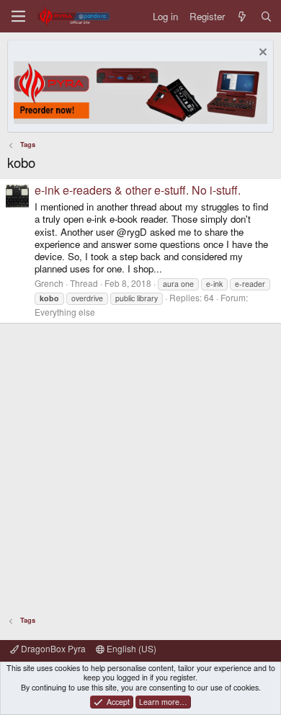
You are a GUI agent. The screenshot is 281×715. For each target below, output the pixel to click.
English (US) (130, 648)
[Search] (266, 16)
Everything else (65, 312)
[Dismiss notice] (261, 53)
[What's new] (242, 16)
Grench (49, 283)
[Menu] (18, 16)
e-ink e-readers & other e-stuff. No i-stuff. (138, 190)
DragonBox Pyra (52, 648)
